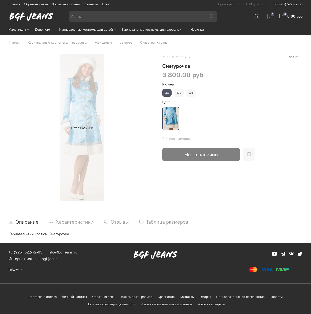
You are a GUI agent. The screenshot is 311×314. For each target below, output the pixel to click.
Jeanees (126, 42)
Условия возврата (211, 304)
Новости (276, 297)
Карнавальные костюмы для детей (86, 29)
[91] (170, 118)
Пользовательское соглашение (240, 297)
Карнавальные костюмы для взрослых (151, 29)
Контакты (91, 4)
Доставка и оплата (66, 4)
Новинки (197, 29)
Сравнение (166, 297)
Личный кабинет (74, 297)
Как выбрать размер (137, 297)
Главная (14, 4)
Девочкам (42, 29)
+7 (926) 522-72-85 (288, 4)
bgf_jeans (15, 269)
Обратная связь (36, 4)
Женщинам (103, 42)
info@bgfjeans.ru (62, 252)
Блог (106, 4)
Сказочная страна (154, 42)
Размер (168, 84)
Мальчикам (17, 29)
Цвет (166, 102)
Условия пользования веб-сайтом (167, 304)
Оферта (205, 297)
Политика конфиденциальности (111, 304)
